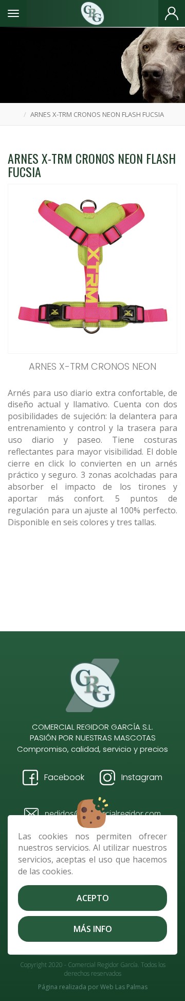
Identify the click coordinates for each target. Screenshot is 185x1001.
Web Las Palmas (123, 986)
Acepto (93, 898)
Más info (92, 929)
